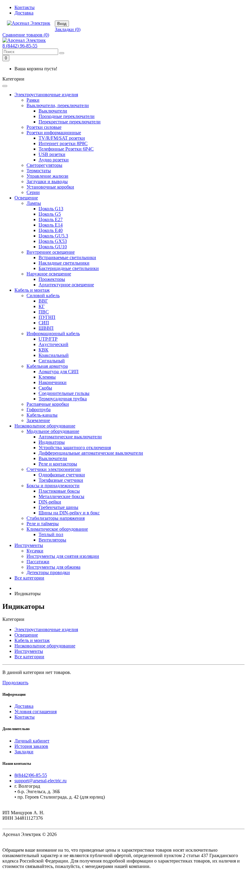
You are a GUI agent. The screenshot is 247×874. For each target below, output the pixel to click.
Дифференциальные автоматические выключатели (91, 453)
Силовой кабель (43, 295)
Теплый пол (51, 534)
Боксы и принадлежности (53, 485)
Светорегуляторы (44, 165)
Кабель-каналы (42, 415)
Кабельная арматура (47, 366)
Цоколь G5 (50, 214)
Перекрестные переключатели (70, 121)
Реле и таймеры (43, 523)
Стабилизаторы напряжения (56, 518)
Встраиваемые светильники (67, 257)
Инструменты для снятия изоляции (63, 556)
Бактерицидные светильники (69, 268)
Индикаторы (52, 442)
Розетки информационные (54, 132)
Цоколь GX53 (53, 241)
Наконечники (53, 382)
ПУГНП (47, 317)
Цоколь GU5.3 (53, 235)
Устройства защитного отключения (75, 447)
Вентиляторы (52, 539)
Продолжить (15, 682)
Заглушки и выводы (47, 181)
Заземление (38, 420)
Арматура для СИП (59, 371)
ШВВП (46, 328)
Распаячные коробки (48, 404)
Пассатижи (38, 561)
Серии (33, 192)
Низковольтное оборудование (44, 425)
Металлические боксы (61, 496)
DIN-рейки (50, 501)
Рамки (33, 100)
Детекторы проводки (48, 572)
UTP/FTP (48, 339)
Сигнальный (52, 360)
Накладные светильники (64, 262)
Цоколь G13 (51, 208)
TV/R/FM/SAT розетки (62, 138)
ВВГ (43, 301)
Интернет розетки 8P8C (63, 143)
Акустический (53, 344)
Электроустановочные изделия (46, 94)
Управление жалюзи (47, 176)
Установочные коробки (50, 186)
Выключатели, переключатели (58, 105)
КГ (42, 306)
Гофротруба (39, 409)
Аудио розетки (54, 159)
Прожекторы (52, 279)
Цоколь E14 (51, 224)
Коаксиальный (54, 355)
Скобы (45, 387)
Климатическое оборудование (57, 529)
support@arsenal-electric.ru (40, 780)
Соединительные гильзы (64, 393)
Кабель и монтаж (32, 290)
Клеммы (47, 377)
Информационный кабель (53, 333)
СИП (44, 322)
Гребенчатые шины (58, 507)
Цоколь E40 (51, 230)
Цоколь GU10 (53, 246)
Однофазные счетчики (62, 474)
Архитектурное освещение (66, 284)
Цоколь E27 (51, 219)
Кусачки (35, 550)
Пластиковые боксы (59, 491)
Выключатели (53, 110)
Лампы (34, 203)
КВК (43, 349)
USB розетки (52, 154)
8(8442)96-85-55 (30, 775)
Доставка (23, 12)
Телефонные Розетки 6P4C (66, 148)
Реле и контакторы (58, 463)
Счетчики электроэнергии (54, 469)
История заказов (31, 746)
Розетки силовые (44, 127)
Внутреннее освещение (51, 252)
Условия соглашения (35, 711)
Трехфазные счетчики (61, 480)
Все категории (29, 577)
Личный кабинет (31, 740)
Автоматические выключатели (70, 436)
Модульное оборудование (53, 431)
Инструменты (28, 545)
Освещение (26, 197)
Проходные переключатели (67, 116)
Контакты (24, 7)
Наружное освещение (49, 273)
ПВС (44, 311)
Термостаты (39, 170)
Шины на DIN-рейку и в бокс (69, 512)
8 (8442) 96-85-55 (19, 45)
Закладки (23, 751)
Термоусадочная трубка (63, 398)
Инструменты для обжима (53, 567)
